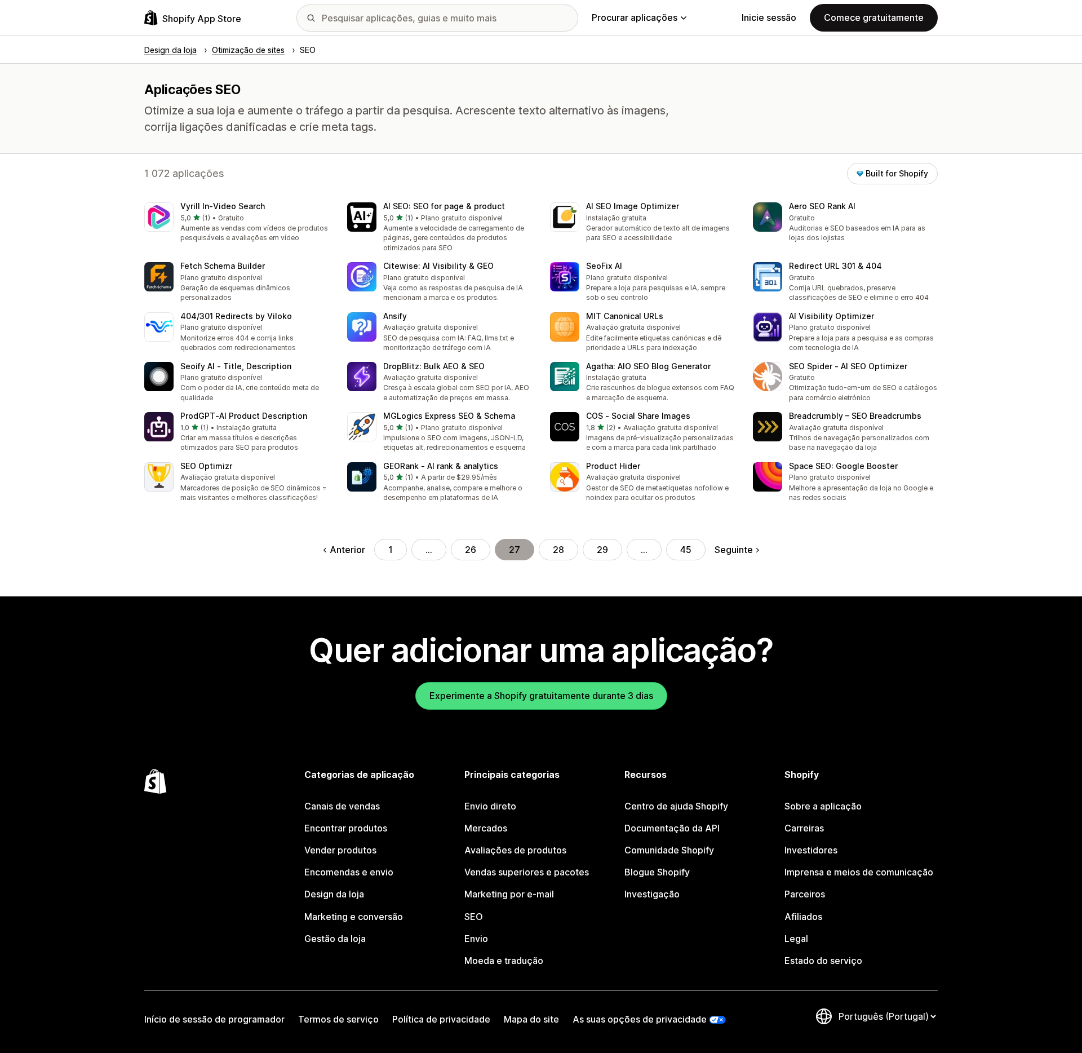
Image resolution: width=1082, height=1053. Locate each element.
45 (685, 549)
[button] (236, 223)
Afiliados (803, 916)
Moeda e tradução (503, 960)
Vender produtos (340, 850)
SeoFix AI (604, 266)
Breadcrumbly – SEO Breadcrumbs (855, 416)
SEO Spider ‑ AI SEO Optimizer (848, 366)
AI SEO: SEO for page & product (444, 206)
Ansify (395, 316)
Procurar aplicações (634, 17)
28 (558, 549)
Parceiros (804, 894)
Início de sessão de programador (214, 1019)
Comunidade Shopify (669, 850)
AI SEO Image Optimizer (632, 206)
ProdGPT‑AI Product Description (243, 416)
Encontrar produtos (345, 828)
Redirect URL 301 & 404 (835, 266)
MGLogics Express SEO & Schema (449, 416)
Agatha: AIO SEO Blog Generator (648, 366)
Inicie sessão (769, 17)
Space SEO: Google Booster (843, 466)
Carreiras (804, 828)
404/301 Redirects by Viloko (236, 316)
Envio (476, 938)
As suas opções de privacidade (640, 1019)
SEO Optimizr (206, 466)
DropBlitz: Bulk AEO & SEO (434, 366)
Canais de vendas (342, 806)
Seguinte (734, 549)
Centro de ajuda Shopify (676, 806)
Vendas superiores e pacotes (526, 872)
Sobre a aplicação (823, 806)
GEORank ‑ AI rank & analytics (440, 466)
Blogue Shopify (657, 872)
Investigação (652, 894)
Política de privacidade (441, 1019)
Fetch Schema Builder (222, 266)
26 (470, 549)
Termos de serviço (338, 1019)
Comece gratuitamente (874, 17)
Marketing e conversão (353, 916)
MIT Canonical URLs (624, 316)
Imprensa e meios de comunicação (858, 872)
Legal (796, 938)
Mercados (485, 828)
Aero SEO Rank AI (822, 206)
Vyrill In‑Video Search (222, 206)
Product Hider (613, 466)
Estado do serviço (823, 960)
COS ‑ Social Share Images (638, 416)
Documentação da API (672, 828)
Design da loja (334, 894)
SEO (473, 916)
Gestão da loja (335, 938)
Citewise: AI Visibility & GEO (438, 266)
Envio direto (490, 806)
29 (602, 549)
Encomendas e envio (348, 872)
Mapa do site (531, 1019)
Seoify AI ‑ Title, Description (235, 366)
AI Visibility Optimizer (831, 316)
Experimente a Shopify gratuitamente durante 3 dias (541, 695)
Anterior (347, 549)
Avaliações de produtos (515, 850)
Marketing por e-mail (509, 894)
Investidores (810, 850)
